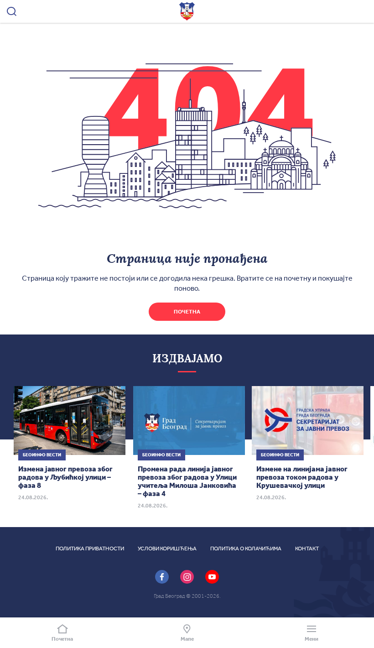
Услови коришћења (167, 548)
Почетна (187, 311)
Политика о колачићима (245, 548)
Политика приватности (90, 548)
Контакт (307, 548)
